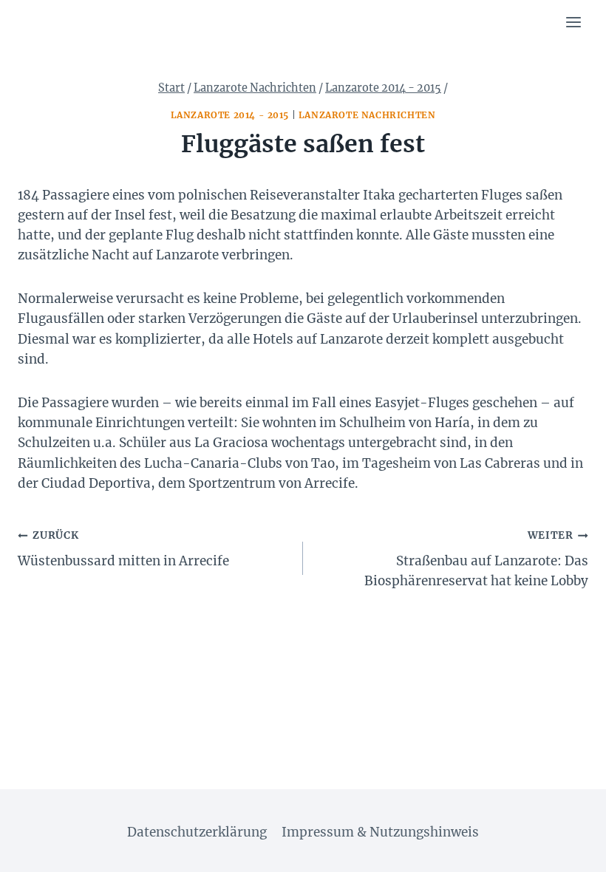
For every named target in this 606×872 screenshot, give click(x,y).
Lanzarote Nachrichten (367, 114)
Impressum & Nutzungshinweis (380, 832)
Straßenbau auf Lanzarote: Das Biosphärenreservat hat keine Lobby (476, 559)
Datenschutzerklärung (197, 832)
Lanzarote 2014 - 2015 (230, 114)
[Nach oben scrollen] (569, 849)
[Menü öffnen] (573, 22)
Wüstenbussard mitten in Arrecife (123, 549)
